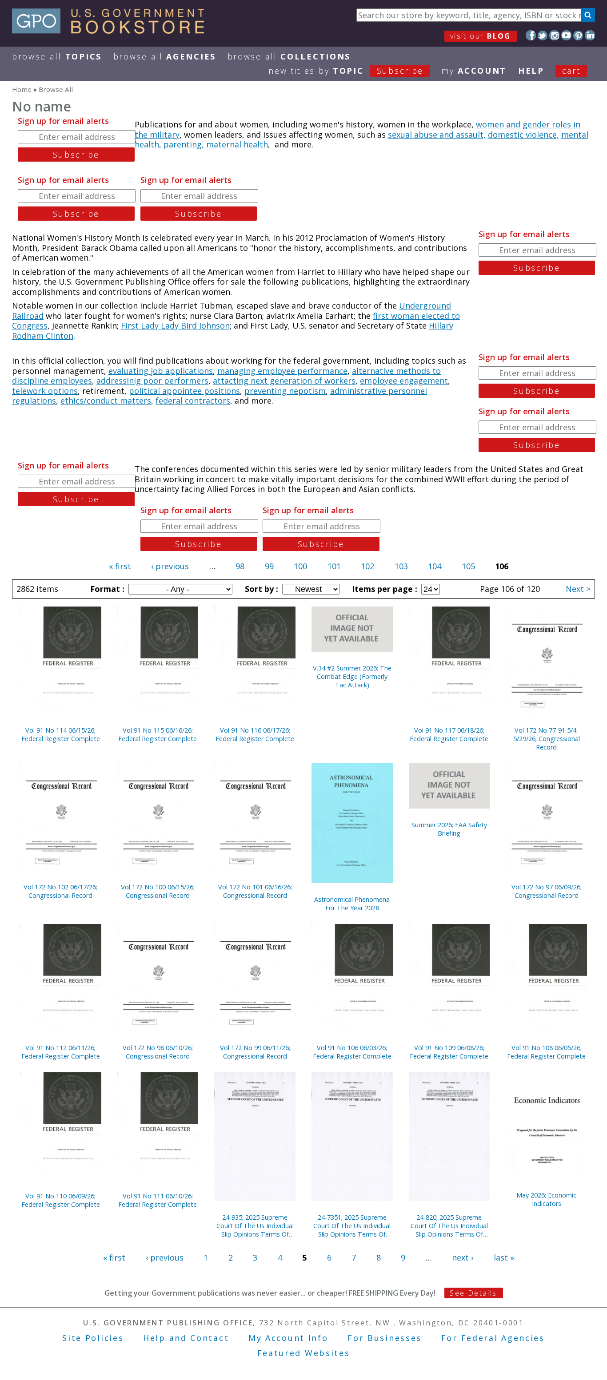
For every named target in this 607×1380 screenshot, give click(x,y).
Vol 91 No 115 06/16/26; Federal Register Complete (157, 734)
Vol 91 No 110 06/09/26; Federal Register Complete (60, 1200)
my (474, 70)
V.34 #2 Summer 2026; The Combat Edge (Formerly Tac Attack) (352, 676)
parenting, (184, 144)
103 (401, 566)
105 (468, 566)
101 (334, 566)
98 (240, 566)
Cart (571, 70)
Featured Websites (303, 1353)
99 (269, 566)
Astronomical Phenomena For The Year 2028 (352, 903)
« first (120, 566)
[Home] (112, 30)
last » (504, 1257)
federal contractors (193, 400)
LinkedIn (590, 35)
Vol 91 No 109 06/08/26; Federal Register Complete (449, 1051)
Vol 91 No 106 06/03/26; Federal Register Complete (352, 1051)
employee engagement (404, 380)
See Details (473, 1293)
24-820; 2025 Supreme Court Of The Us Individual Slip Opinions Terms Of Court (449, 1225)
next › (462, 1257)
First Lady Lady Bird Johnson (175, 325)
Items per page (383, 588)
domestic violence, (523, 134)
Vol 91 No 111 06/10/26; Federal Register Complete (157, 1200)
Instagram (554, 35)
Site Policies (93, 1337)
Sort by (260, 588)
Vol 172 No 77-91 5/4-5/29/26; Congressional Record (546, 738)
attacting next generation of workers (284, 380)
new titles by (345, 70)
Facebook (531, 35)
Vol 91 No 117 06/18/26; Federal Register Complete (449, 734)
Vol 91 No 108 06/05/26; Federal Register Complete (546, 1051)
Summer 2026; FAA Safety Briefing (449, 829)
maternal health (237, 144)
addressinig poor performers (152, 380)
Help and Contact (186, 1337)
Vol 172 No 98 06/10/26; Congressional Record (158, 1051)
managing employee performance (282, 370)
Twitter (543, 35)
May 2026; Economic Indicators (546, 1199)
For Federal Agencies (493, 1337)
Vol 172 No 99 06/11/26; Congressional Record (255, 1051)
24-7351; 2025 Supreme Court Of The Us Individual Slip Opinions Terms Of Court (352, 1225)
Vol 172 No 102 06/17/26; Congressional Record (60, 891)
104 (434, 566)
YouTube (566, 35)
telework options (45, 390)
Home (22, 89)
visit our (480, 36)
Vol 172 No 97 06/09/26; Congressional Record (546, 891)
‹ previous (170, 566)
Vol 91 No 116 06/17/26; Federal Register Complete (255, 734)
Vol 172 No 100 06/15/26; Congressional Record (158, 891)
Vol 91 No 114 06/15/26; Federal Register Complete (60, 734)
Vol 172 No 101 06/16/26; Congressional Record (255, 891)
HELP (531, 70)
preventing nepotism (285, 390)
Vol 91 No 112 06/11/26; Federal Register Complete (60, 1051)
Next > (578, 588)
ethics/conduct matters (105, 400)
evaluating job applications (160, 370)
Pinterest (578, 35)
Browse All (57, 56)
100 (300, 566)
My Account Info (288, 1337)
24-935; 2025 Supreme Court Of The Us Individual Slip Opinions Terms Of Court (255, 1225)
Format (106, 588)
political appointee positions (184, 390)
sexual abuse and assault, (437, 134)
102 (367, 566)
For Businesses (384, 1337)
